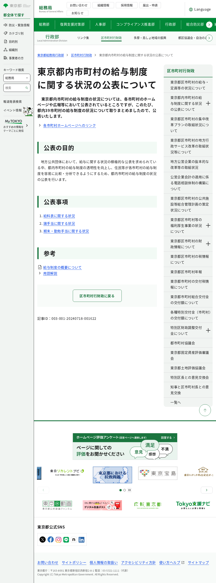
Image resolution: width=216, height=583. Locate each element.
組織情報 (103, 5)
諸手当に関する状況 (59, 223)
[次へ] (207, 490)
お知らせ (77, 13)
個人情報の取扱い (104, 562)
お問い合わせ (79, 5)
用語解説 (50, 273)
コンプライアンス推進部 (135, 24)
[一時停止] (129, 490)
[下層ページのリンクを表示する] (208, 103)
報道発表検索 (12, 101)
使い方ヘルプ (169, 562)
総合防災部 (195, 24)
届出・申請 (150, 5)
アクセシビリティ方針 (138, 562)
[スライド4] (124, 490)
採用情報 (127, 5)
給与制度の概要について (62, 267)
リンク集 (83, 37)
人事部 (100, 24)
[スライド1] (120, 490)
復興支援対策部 (72, 24)
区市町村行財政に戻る (97, 295)
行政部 (170, 24)
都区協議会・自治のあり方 (196, 37)
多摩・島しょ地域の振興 (150, 37)
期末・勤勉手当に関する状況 (66, 230)
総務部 (44, 24)
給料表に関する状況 (59, 215)
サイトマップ (198, 562)
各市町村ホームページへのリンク (69, 125)
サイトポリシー (74, 562)
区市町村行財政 (111, 37)
